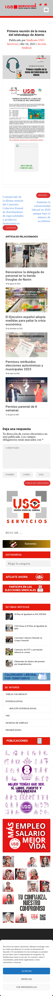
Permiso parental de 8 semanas (21, 408)
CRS (8, 716)
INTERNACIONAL (14, 701)
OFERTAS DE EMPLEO (17, 723)
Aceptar (27, 971)
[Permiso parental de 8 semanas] (26, 389)
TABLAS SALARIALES (16, 694)
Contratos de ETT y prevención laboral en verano (28, 651)
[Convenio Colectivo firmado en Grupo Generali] (9, 640)
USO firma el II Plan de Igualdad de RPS (30, 627)
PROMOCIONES (13, 730)
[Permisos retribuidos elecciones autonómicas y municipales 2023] (26, 344)
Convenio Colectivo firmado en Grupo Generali (28, 639)
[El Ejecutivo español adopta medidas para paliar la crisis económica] (26, 300)
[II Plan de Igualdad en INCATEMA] (9, 616)
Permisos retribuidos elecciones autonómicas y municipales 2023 (24, 365)
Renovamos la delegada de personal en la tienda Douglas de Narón (25, 276)
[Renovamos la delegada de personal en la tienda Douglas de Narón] (26, 255)
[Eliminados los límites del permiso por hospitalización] (9, 663)
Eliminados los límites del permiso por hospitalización (29, 662)
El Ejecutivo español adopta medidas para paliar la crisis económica (26, 321)
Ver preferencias (26, 987)
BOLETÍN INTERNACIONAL (23, 708)
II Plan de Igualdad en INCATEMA (30, 614)
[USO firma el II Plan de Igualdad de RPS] (9, 628)
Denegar (26, 979)
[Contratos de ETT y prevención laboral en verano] (9, 651)
